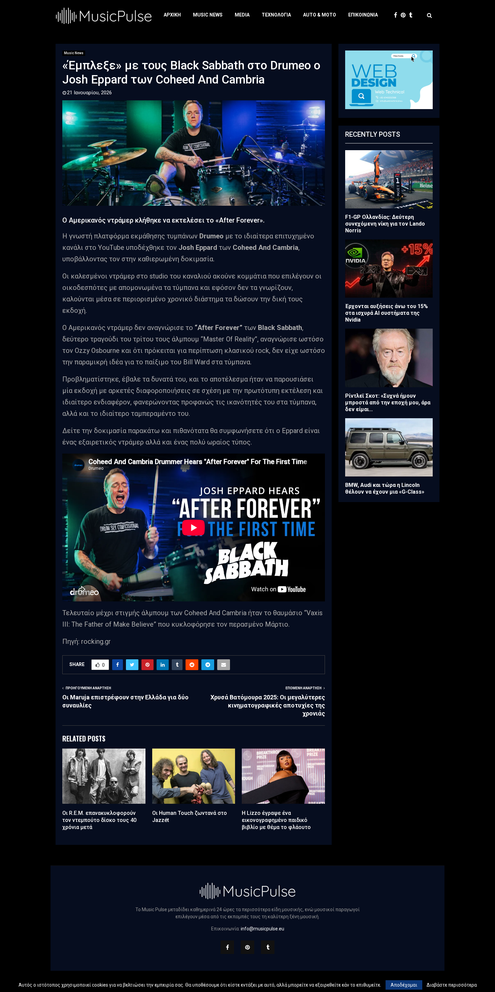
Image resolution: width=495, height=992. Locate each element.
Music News (208, 15)
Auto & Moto (319, 15)
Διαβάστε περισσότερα (452, 985)
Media (242, 15)
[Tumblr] (412, 15)
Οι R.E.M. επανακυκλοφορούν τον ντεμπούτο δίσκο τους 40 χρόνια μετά (99, 820)
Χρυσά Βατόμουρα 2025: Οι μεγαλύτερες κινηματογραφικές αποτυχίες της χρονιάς (267, 705)
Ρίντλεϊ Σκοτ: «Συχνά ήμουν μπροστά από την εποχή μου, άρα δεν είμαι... (387, 402)
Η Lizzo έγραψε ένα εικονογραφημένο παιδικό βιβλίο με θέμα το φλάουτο (276, 820)
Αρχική (172, 15)
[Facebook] (397, 15)
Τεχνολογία (276, 15)
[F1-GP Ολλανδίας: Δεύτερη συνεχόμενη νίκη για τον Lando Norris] (389, 179)
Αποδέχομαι (404, 985)
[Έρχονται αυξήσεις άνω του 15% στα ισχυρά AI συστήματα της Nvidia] (389, 268)
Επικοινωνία (363, 15)
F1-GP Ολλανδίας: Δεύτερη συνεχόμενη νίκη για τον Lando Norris (385, 224)
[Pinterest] (405, 15)
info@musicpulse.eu (262, 928)
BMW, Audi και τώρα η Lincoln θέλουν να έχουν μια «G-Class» (384, 488)
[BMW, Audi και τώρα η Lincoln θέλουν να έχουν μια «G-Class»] (389, 447)
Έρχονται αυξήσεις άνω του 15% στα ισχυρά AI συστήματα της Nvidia (386, 313)
